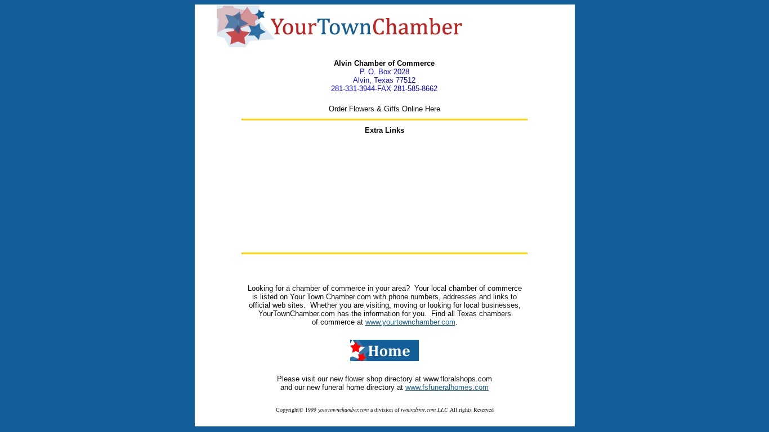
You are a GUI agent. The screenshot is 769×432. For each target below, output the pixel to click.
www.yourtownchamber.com (410, 322)
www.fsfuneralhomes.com (447, 387)
